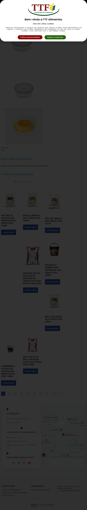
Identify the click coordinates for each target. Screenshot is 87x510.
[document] (43, 255)
